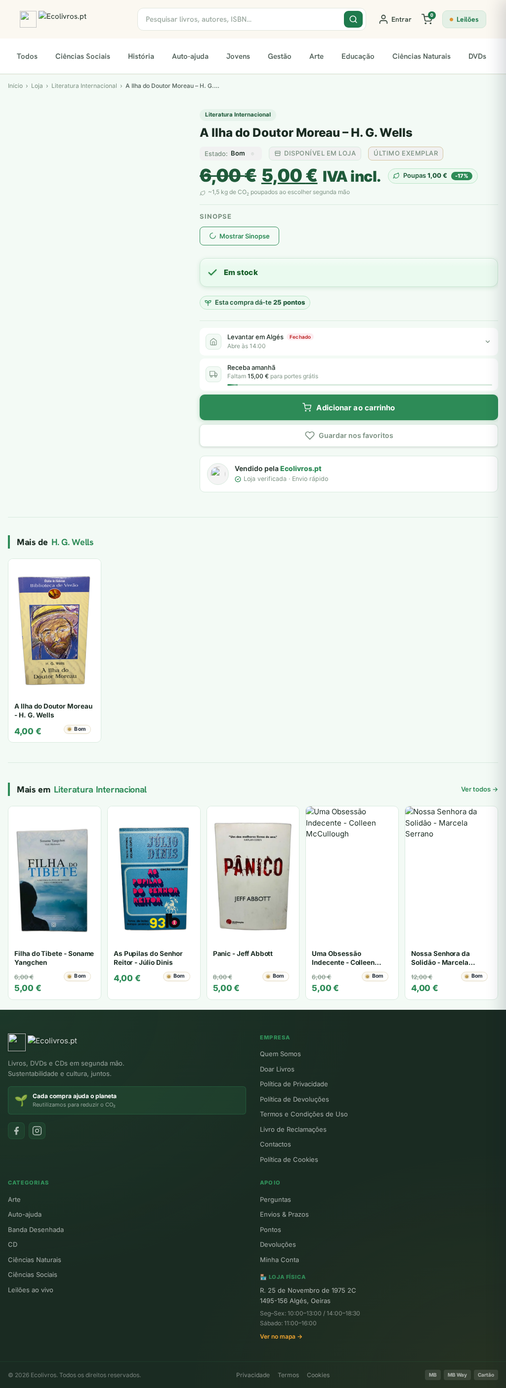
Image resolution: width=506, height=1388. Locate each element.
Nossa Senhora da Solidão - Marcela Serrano (440, 962)
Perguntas (275, 1199)
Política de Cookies (289, 1159)
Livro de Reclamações (293, 1129)
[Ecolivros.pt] (73, 19)
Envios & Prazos (284, 1214)
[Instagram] (37, 1130)
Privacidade (253, 1375)
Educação (358, 56)
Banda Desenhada (36, 1229)
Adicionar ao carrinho (355, 407)
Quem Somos (280, 1054)
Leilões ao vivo (30, 1290)
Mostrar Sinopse (244, 236)
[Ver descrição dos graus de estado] (252, 153)
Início (15, 85)
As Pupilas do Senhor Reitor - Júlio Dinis (148, 958)
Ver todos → (479, 789)
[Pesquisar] (353, 19)
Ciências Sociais (82, 56)
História (141, 56)
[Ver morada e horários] (487, 341)
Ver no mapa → (281, 1336)
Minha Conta (279, 1260)
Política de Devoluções (294, 1099)
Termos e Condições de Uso (304, 1114)
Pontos (270, 1229)
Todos (27, 56)
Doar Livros (277, 1069)
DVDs (477, 56)
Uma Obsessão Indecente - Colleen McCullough (343, 962)
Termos (288, 1375)
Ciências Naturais (421, 56)
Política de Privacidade (294, 1084)
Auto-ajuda (190, 56)
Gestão (280, 56)
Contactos (275, 1144)
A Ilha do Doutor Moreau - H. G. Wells (53, 710)
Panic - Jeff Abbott (243, 953)
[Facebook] (16, 1130)
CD (12, 1244)
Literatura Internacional (238, 114)
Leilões (468, 19)
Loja (37, 85)
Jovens (238, 56)
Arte (316, 56)
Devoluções (278, 1244)
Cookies (318, 1375)
